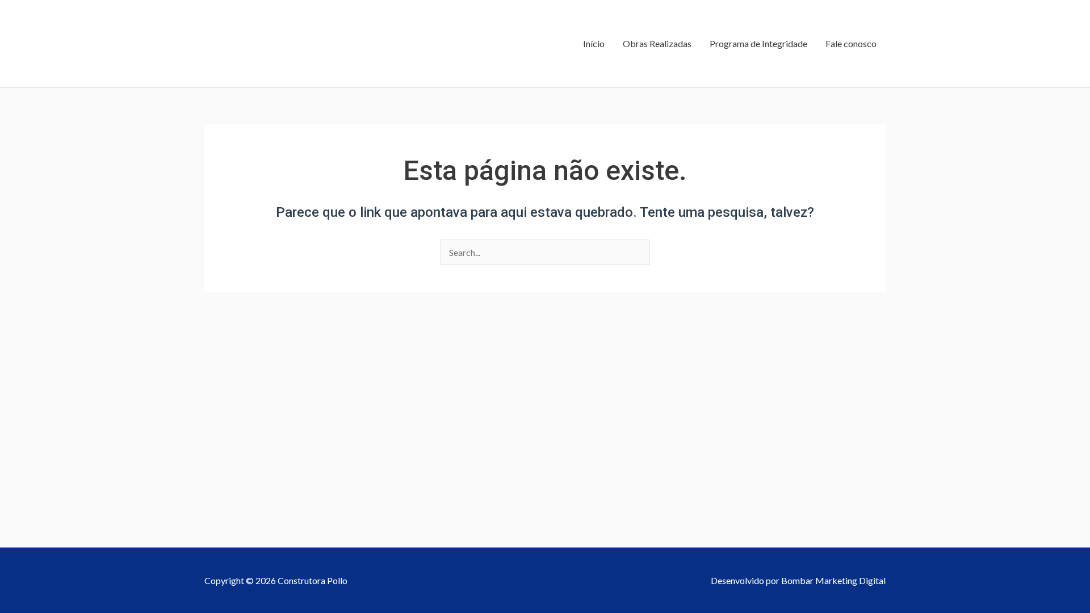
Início (594, 43)
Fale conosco (851, 43)
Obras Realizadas (657, 43)
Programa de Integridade (758, 43)
